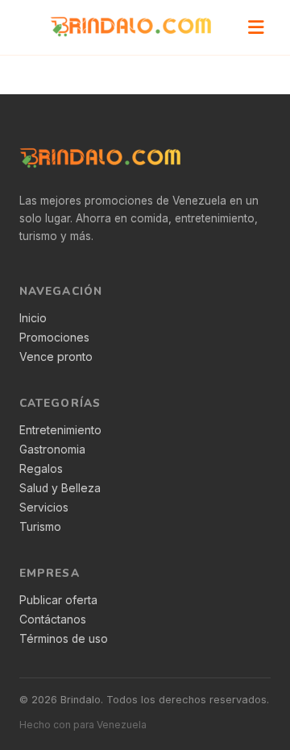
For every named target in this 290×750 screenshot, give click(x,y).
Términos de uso (63, 638)
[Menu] (256, 27)
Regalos (41, 468)
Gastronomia (52, 449)
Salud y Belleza (60, 488)
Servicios (43, 507)
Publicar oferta (58, 600)
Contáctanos (52, 619)
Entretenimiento (60, 430)
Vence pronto (56, 356)
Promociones (54, 337)
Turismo (40, 526)
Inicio (33, 318)
